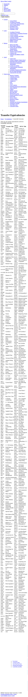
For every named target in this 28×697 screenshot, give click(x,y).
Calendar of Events (14, 77)
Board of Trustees (14, 75)
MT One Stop (13, 92)
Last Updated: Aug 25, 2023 (8, 695)
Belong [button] (5, 43)
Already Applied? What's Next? (18, 60)
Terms (14, 694)
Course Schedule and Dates (16, 36)
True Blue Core (14, 105)
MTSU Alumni (13, 50)
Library (12, 89)
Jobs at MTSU (13, 88)
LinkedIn (17, 666)
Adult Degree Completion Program (18, 33)
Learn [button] (5, 30)
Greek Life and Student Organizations (15, 48)
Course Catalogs (14, 35)
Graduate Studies (14, 37)
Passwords (12, 96)
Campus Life (13, 53)
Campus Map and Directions (17, 23)
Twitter (16, 662)
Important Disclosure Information (18, 86)
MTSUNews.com (14, 93)
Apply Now (13, 58)
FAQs (11, 84)
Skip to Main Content (6, 1)
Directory (6, 8)
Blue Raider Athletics (15, 46)
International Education (15, 39)
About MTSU (13, 21)
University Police (14, 106)
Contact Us (12, 81)
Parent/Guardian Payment (16, 95)
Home (2, 119)
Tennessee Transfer (14, 103)
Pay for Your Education (15, 71)
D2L (11, 82)
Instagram (17, 665)
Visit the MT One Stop (15, 72)
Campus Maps (13, 78)
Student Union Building (16, 51)
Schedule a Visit (14, 29)
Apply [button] (5, 57)
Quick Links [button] (7, 74)
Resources (12, 100)
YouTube (17, 664)
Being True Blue (14, 44)
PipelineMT (7, 4)
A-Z (5, 6)
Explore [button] (6, 19)
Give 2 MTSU (13, 85)
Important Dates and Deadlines (17, 61)
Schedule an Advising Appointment (18, 102)
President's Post (14, 26)
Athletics (6, 5)
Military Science (14, 40)
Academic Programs (15, 22)
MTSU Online (13, 42)
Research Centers (14, 28)
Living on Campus (14, 65)
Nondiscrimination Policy (7, 694)
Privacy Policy (13, 98)
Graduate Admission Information (18, 70)
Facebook (15, 661)
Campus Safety (13, 79)
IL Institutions (8, 119)
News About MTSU (15, 25)
